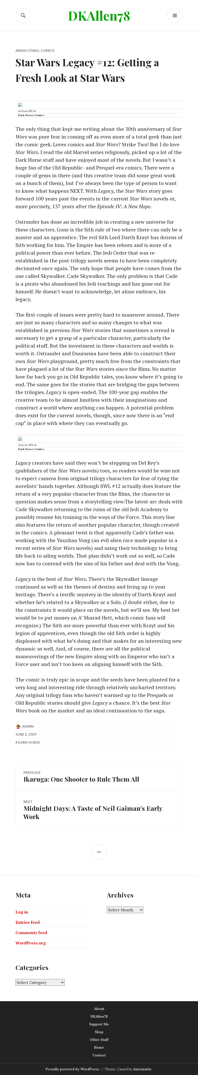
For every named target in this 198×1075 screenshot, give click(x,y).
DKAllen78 (99, 15)
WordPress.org (30, 943)
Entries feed (27, 922)
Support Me (99, 1024)
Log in (21, 912)
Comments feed (31, 932)
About (99, 1008)
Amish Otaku (27, 51)
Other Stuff (99, 1039)
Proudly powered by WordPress (72, 1069)
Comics (47, 51)
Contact (99, 1055)
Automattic (142, 1069)
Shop (99, 1032)
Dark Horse (29, 742)
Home (99, 1047)
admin (28, 726)
